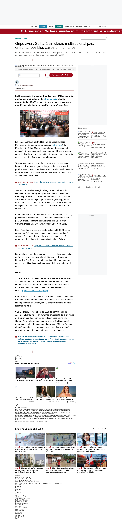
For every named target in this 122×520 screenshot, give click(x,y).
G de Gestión (59, 26)
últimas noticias (82, 128)
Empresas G (43, 26)
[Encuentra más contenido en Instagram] (43, 60)
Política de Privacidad (21, 500)
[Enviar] (20, 27)
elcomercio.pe (19, 509)
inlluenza (18, 358)
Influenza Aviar (20, 360)
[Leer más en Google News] (17, 60)
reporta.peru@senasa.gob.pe (35, 290)
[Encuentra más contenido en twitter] (26, 60)
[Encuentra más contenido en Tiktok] (39, 60)
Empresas (51, 26)
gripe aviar (18, 357)
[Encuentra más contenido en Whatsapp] (34, 60)
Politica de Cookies (21, 501)
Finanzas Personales (69, 26)
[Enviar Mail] (17, 85)
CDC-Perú (57, 145)
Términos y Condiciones (22, 498)
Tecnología (18, 494)
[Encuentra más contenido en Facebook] (22, 60)
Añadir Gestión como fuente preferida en (93, 38)
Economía (18, 488)
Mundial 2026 (87, 26)
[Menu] (16, 27)
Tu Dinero (18, 492)
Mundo (17, 489)
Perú (16, 491)
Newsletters (79, 26)
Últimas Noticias (33, 26)
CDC (16, 361)
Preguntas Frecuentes (21, 503)
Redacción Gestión (27, 85)
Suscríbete (18, 506)
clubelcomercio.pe (20, 510)
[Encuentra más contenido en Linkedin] (30, 60)
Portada (17, 486)
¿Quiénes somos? (20, 497)
